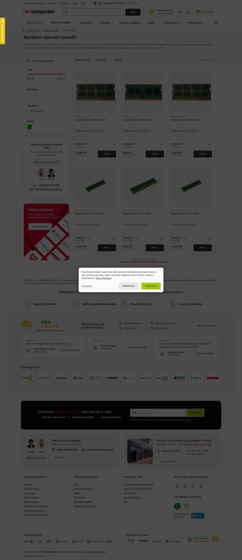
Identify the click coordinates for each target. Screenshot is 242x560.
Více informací (103, 278)
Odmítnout (129, 286)
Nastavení (87, 286)
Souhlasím (151, 286)
